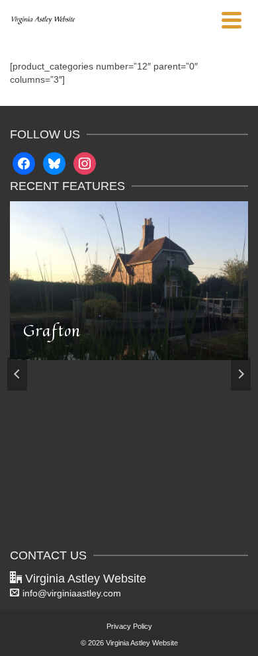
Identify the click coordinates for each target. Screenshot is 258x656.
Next (241, 374)
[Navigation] (231, 20)
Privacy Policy (129, 626)
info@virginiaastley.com (71, 593)
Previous (17, 374)
